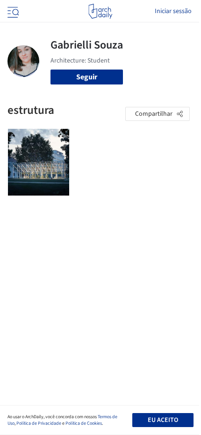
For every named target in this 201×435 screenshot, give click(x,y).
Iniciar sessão (173, 11)
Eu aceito (163, 420)
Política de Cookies (83, 423)
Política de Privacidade (38, 423)
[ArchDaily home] (100, 11)
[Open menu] (12, 11)
